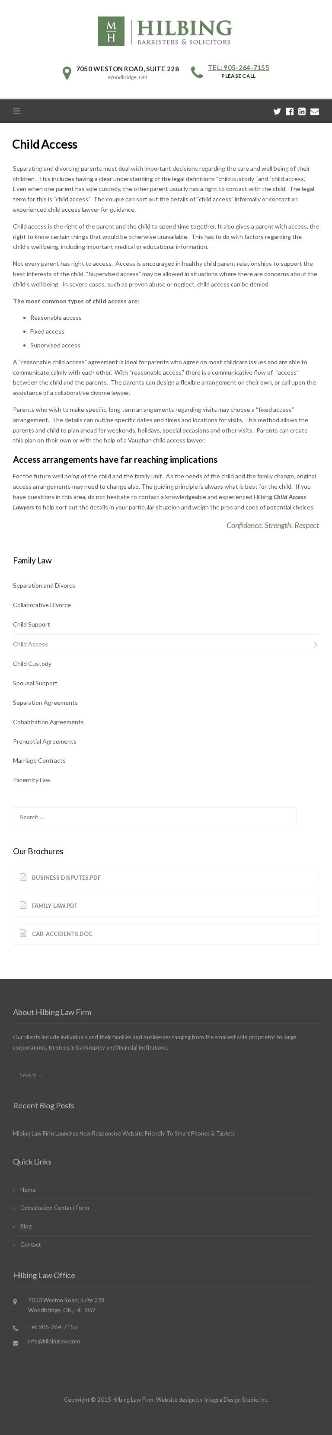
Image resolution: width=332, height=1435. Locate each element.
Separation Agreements (45, 702)
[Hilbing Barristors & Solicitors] (166, 30)
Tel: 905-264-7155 (238, 67)
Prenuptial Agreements (45, 741)
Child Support (31, 624)
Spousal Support (35, 683)
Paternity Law (32, 779)
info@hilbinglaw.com (54, 1341)
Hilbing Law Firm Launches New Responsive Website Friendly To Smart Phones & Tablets (124, 1133)
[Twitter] (277, 111)
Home (27, 1189)
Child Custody (32, 663)
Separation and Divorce (44, 585)
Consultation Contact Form (54, 1207)
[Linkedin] (302, 111)
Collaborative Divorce (42, 604)
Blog (26, 1226)
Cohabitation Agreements (48, 721)
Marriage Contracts (39, 760)
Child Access (30, 644)
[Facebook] (290, 111)
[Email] (314, 111)
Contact (30, 1244)
